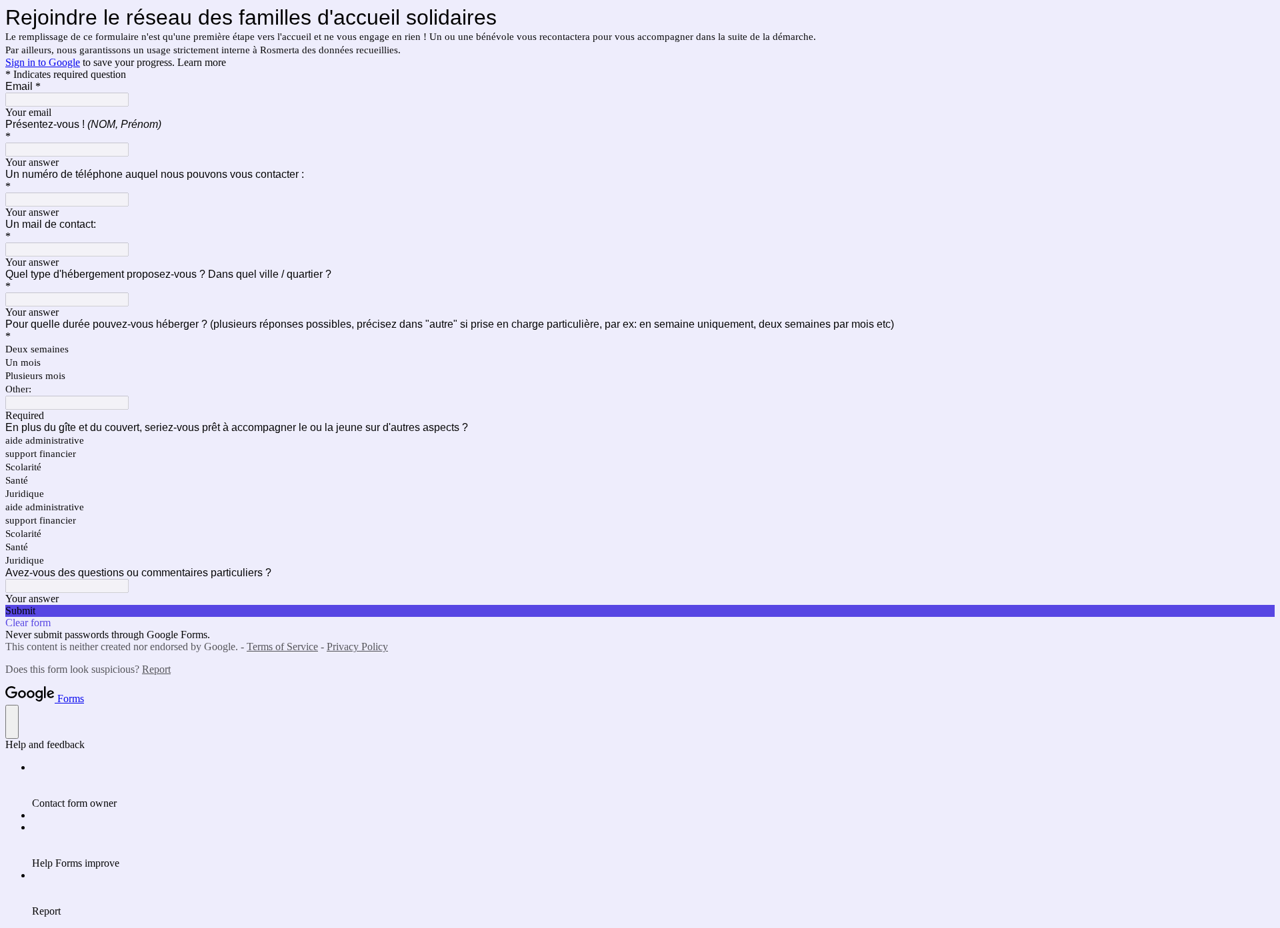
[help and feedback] (12, 722)
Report (156, 669)
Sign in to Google (42, 62)
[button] (640, 611)
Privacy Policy (357, 646)
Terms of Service (282, 646)
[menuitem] (653, 785)
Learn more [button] (201, 62)
